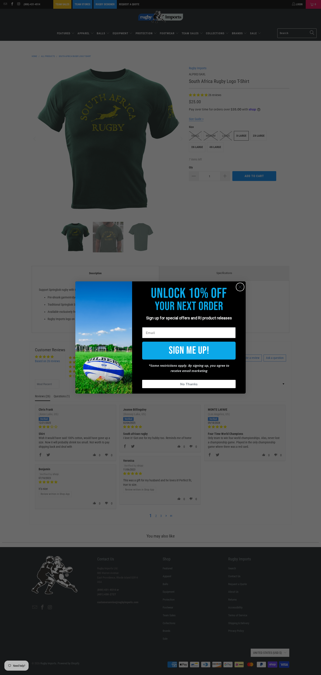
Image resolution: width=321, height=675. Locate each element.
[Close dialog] (240, 287)
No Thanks (189, 384)
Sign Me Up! (189, 350)
